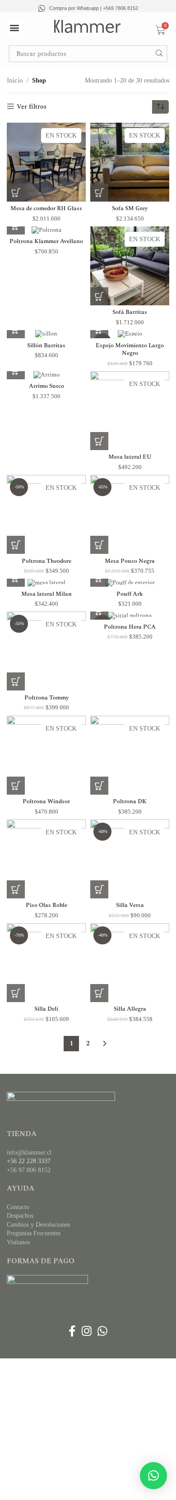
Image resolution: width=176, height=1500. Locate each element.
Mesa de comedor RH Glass (46, 208)
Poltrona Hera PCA (130, 627)
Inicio (15, 80)
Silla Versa (130, 905)
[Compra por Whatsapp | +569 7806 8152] (42, 8)
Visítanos (18, 1242)
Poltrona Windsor (46, 801)
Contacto (18, 1207)
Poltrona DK (130, 801)
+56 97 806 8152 (29, 1170)
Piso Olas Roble (46, 905)
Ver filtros (31, 106)
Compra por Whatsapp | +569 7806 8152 (93, 8)
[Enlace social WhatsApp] (103, 1331)
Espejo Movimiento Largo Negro (130, 349)
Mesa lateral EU (130, 457)
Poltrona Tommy (46, 698)
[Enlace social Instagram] (86, 1331)
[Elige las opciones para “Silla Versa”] (99, 889)
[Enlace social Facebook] (72, 1331)
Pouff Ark (129, 594)
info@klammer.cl (29, 1152)
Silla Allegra (130, 1009)
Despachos (20, 1215)
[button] (14, 27)
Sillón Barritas (46, 345)
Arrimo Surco (46, 386)
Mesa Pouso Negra (130, 561)
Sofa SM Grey (130, 208)
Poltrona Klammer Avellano (46, 241)
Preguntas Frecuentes (33, 1233)
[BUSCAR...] (158, 53)
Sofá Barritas (129, 312)
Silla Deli (46, 1009)
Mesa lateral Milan (46, 594)
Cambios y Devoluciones (38, 1224)
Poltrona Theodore (46, 561)
